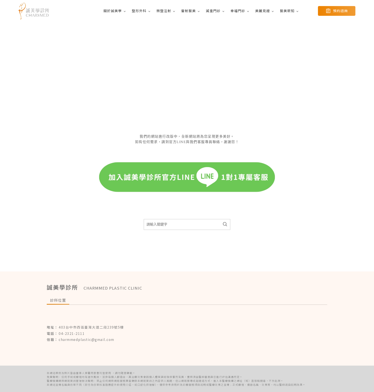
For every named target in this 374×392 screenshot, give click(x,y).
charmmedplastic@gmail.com (86, 339)
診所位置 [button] (58, 300)
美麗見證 (262, 10)
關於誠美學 (112, 10)
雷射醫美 (188, 10)
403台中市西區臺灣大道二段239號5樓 (91, 327)
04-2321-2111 (72, 333)
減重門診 (213, 10)
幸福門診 (238, 10)
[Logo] (34, 10)
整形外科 (139, 10)
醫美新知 (287, 10)
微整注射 (163, 10)
